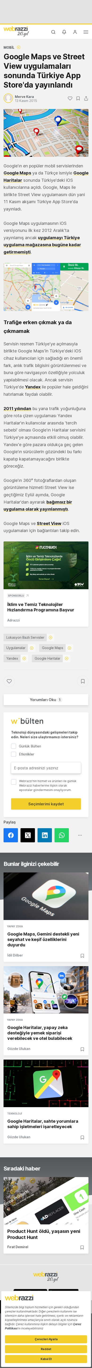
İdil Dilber (15, 955)
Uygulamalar (15, 648)
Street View (49, 523)
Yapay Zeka (15, 926)
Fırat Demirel (17, 1247)
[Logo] (16, 31)
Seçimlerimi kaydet (46, 804)
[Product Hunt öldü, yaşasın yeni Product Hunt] (46, 1201)
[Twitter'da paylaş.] (29, 835)
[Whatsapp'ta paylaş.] (62, 835)
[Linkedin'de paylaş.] (46, 835)
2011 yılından (17, 408)
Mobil (9, 47)
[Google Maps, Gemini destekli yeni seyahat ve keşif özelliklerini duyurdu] (46, 896)
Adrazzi (13, 620)
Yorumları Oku (45, 699)
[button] (46, 287)
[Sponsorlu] (46, 565)
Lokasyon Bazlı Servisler (25, 637)
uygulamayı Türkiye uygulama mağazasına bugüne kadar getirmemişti (42, 244)
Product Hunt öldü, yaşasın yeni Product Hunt (43, 1234)
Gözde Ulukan (18, 1049)
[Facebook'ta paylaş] (12, 835)
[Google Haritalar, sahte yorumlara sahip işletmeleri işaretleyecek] (46, 1083)
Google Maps (52, 648)
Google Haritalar (47, 658)
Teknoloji (14, 1113)
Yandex (33, 386)
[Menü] (86, 32)
